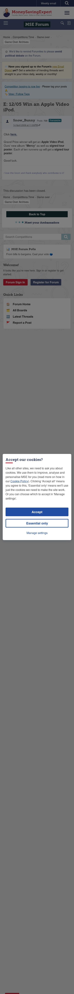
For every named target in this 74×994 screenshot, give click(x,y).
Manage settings (37, 533)
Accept (37, 512)
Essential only (37, 523)
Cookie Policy (19, 481)
